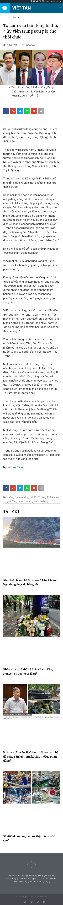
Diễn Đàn (11, 17)
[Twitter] (31, 902)
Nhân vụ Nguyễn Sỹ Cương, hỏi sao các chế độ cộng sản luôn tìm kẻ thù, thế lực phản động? (30, 756)
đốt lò (33, 497)
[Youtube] (25, 902)
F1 (18, 17)
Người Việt (18, 467)
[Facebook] (19, 902)
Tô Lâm (41, 497)
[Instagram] (38, 902)
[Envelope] (44, 902)
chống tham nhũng (18, 497)
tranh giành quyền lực (38, 501)
